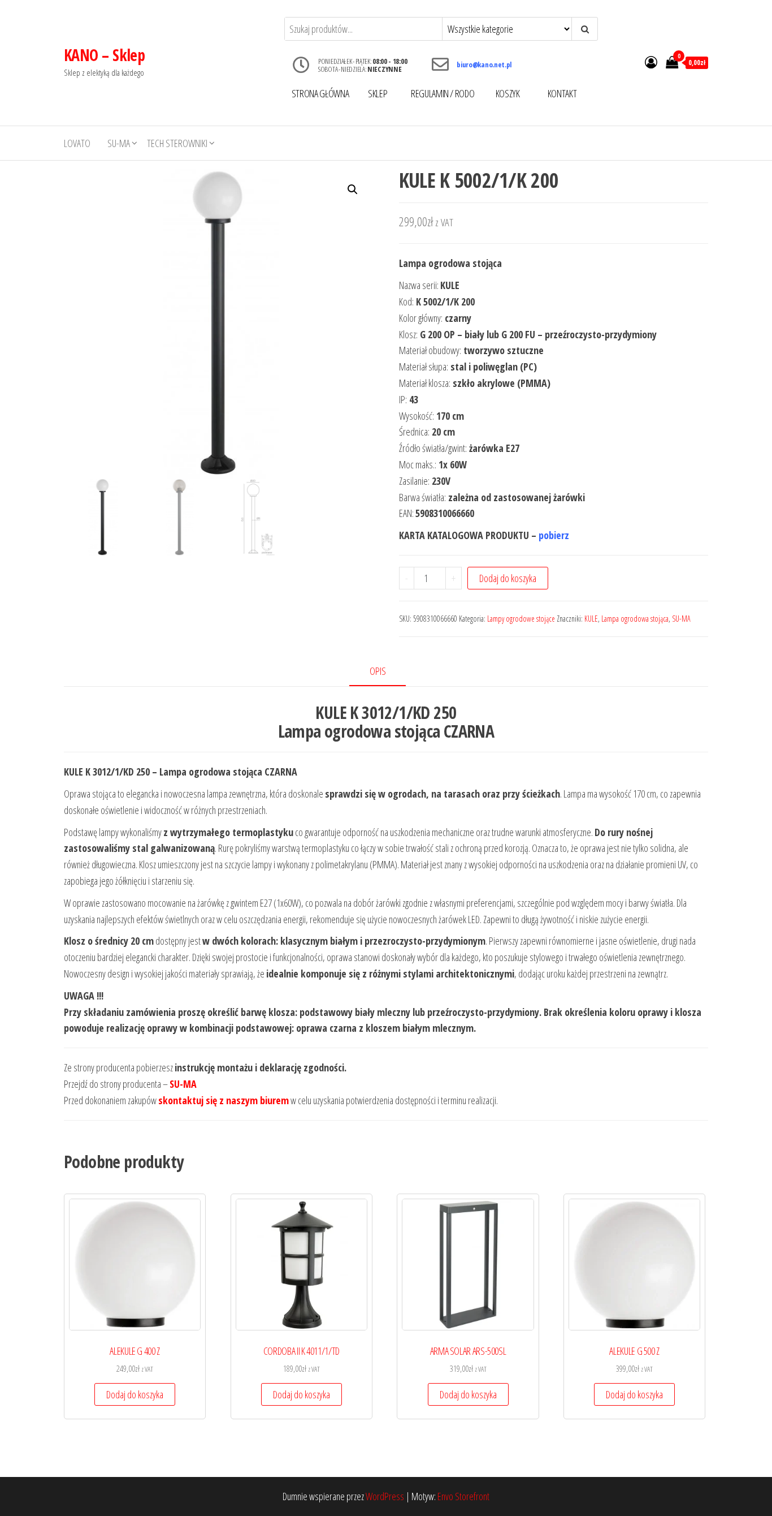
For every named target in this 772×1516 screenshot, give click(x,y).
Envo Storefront (463, 1496)
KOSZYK (508, 93)
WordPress (385, 1496)
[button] (352, 189)
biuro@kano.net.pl (484, 64)
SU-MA (118, 143)
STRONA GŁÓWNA (320, 93)
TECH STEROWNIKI (177, 143)
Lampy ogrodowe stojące (521, 618)
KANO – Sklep (104, 55)
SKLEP (377, 93)
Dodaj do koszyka (507, 578)
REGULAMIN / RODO (442, 93)
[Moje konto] (651, 61)
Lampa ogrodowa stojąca (635, 618)
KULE (591, 618)
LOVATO (77, 143)
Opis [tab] (378, 671)
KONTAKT (562, 93)
